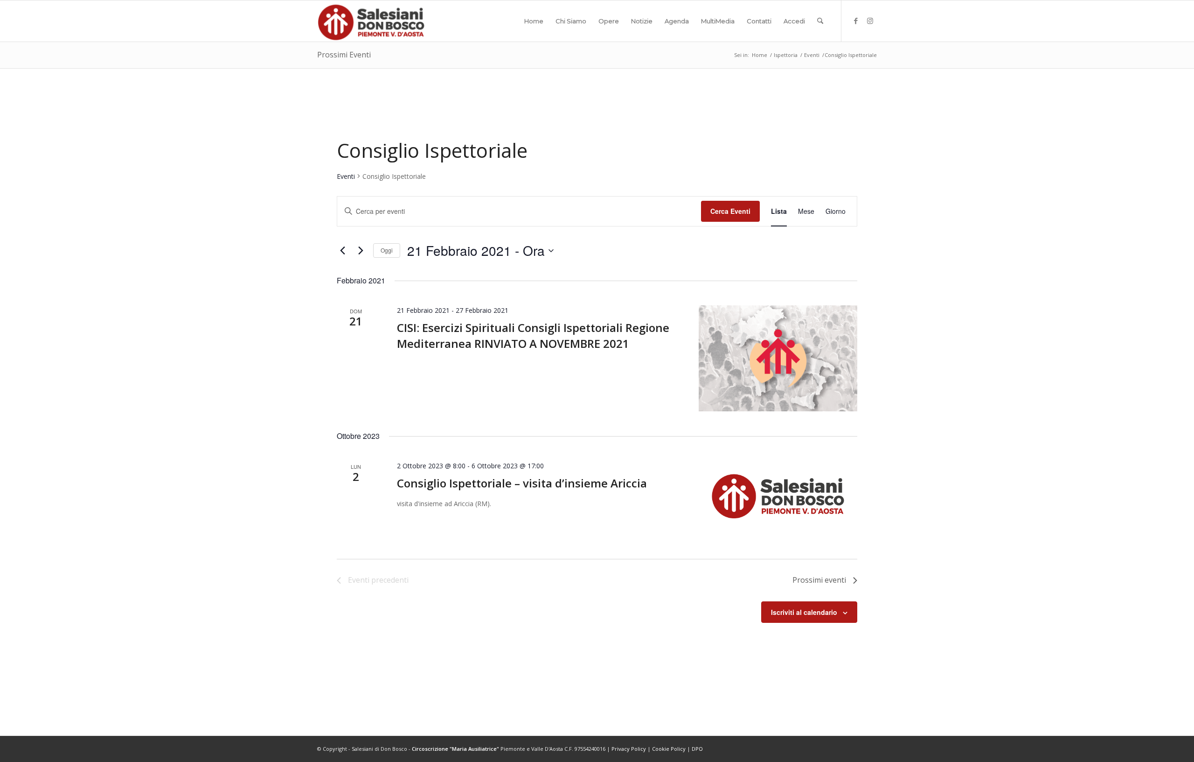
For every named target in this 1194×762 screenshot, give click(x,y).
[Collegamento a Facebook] (856, 21)
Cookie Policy (669, 748)
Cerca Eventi (730, 211)
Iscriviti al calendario (804, 612)
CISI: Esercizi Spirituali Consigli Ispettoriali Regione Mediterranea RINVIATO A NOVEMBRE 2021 (533, 335)
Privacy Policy (628, 748)
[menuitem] (533, 21)
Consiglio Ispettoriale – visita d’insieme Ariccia (522, 483)
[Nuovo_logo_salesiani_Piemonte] (370, 21)
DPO (697, 748)
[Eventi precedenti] (342, 250)
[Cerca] (820, 21)
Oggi (387, 250)
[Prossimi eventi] (360, 250)
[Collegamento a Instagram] (870, 21)
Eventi (346, 176)
